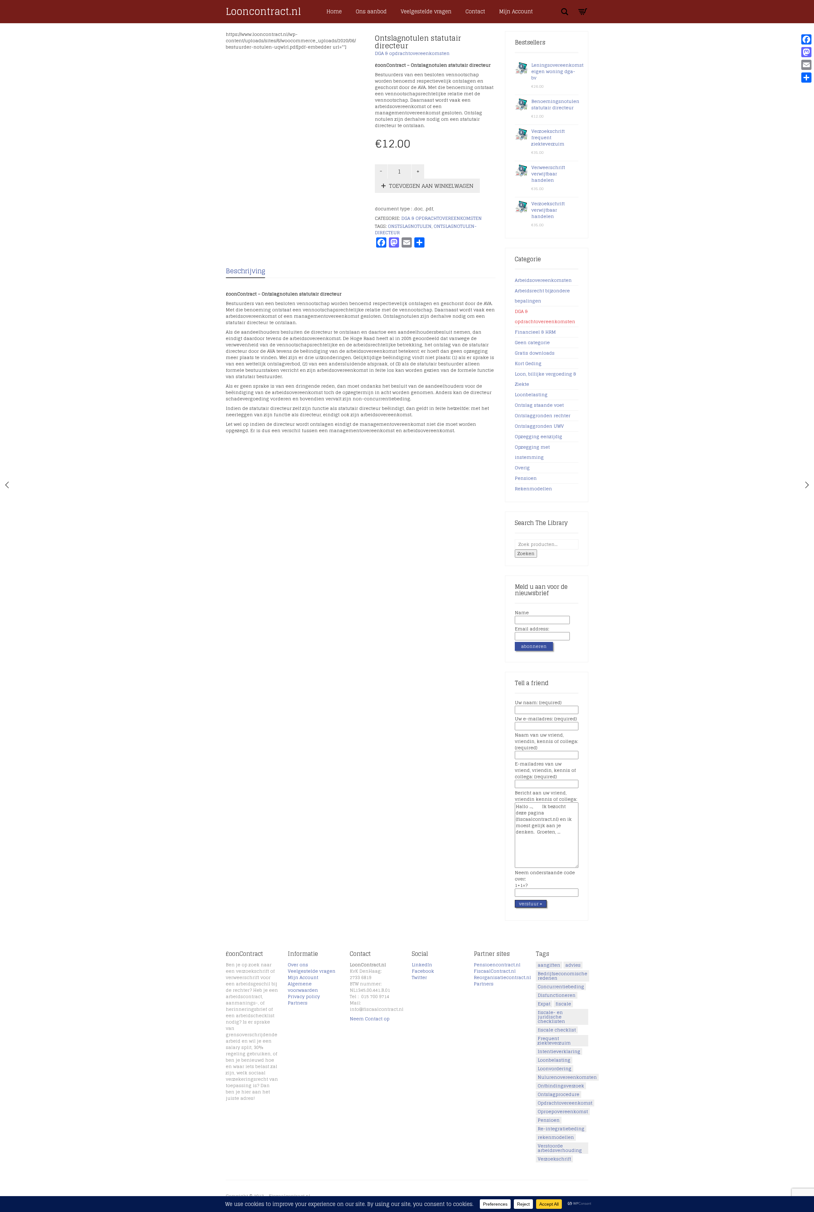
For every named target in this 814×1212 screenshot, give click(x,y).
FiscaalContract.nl (495, 971)
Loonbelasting (531, 394)
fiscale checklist (557, 1029)
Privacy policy (304, 996)
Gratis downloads (535, 353)
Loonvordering (554, 1068)
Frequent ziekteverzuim (554, 1040)
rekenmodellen (556, 1137)
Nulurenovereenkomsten (567, 1077)
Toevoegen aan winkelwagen (431, 186)
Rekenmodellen (533, 489)
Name (522, 612)
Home (334, 11)
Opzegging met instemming (532, 452)
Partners (297, 1003)
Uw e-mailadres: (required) (546, 719)
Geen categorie (532, 342)
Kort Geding (528, 363)
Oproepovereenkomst (563, 1111)
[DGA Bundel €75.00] (807, 485)
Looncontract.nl (263, 11)
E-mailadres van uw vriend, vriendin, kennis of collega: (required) (545, 770)
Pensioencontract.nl (497, 965)
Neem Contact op (370, 1019)
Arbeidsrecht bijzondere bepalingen (542, 296)
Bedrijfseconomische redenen (562, 976)
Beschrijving (245, 271)
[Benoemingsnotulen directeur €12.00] (7, 485)
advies (573, 965)
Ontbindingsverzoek (561, 1085)
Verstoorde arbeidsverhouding (560, 1148)
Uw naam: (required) (538, 702)
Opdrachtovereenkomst (565, 1103)
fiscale (563, 1003)
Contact (475, 11)
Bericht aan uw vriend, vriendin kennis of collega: (546, 796)
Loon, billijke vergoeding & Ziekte (545, 379)
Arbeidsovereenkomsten (543, 280)
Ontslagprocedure (558, 1094)
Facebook (423, 971)
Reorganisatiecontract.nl (502, 977)
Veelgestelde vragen (426, 11)
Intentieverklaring (559, 1051)
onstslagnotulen (409, 226)
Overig (522, 468)
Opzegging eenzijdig (538, 436)
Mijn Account (516, 11)
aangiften (549, 965)
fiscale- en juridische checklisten (551, 1017)
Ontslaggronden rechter (542, 415)
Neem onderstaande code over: (545, 879)
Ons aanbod (371, 11)
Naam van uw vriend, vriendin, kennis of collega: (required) (546, 742)
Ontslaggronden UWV (539, 426)
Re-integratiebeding (561, 1128)
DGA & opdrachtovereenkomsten (412, 53)
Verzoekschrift (554, 1158)
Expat (544, 1003)
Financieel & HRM (535, 332)
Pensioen (526, 478)
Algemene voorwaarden (303, 987)
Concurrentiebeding (561, 986)
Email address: (532, 629)
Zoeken (526, 553)
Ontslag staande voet (539, 405)
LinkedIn (422, 965)
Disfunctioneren (557, 995)
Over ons (298, 965)
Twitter (419, 977)
